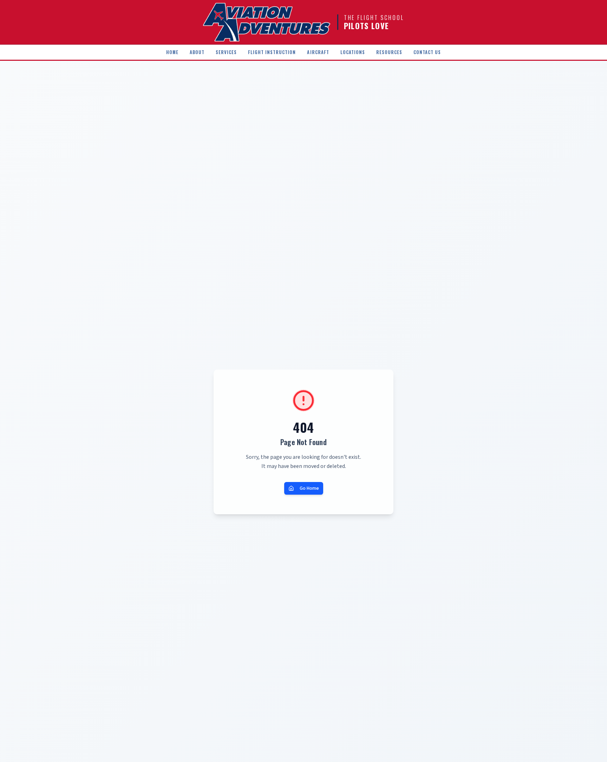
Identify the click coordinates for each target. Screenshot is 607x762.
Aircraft (318, 52)
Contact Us (427, 52)
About (197, 52)
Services (226, 52)
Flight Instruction (272, 52)
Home (172, 52)
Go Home (309, 488)
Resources (389, 52)
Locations (352, 52)
